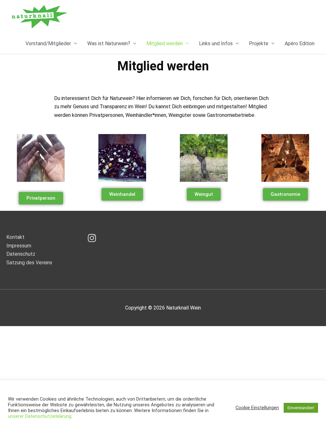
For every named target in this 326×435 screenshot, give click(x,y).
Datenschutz (20, 254)
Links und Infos (216, 43)
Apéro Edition (300, 43)
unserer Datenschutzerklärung (39, 416)
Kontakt (15, 237)
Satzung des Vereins (29, 263)
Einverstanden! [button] (300, 407)
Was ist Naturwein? (108, 43)
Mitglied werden (164, 43)
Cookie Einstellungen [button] (257, 407)
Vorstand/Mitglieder (48, 43)
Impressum (18, 246)
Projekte (258, 43)
